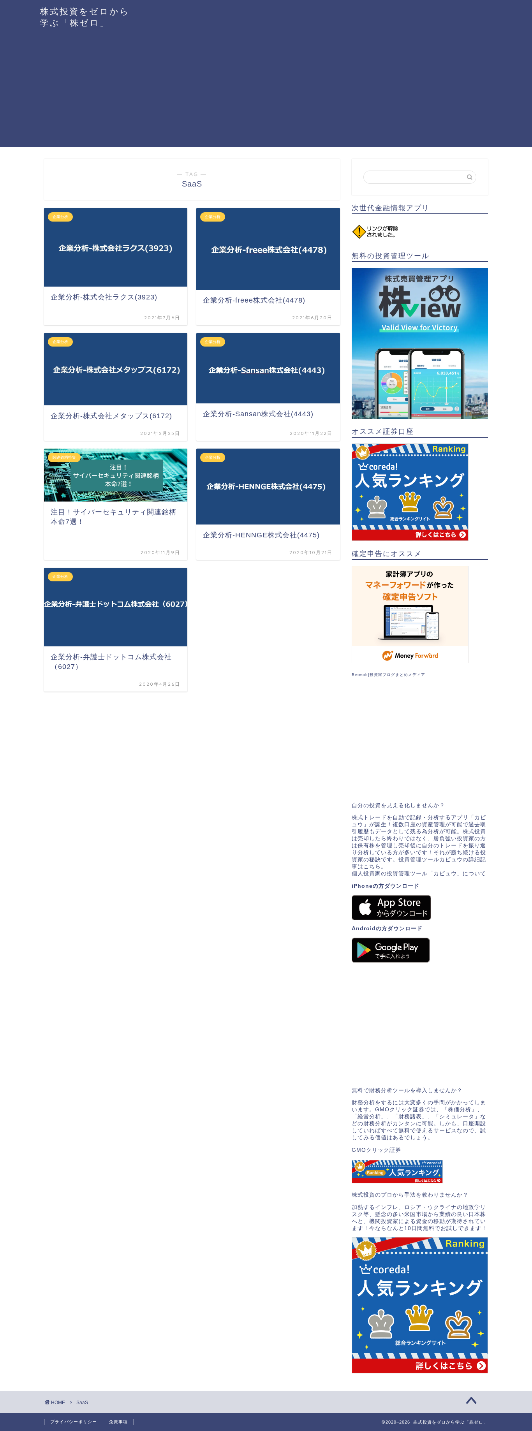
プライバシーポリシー (73, 1421)
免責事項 (118, 1421)
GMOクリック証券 (376, 1150)
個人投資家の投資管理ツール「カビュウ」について (419, 874)
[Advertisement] (266, 92)
